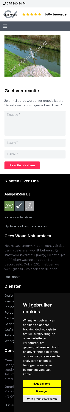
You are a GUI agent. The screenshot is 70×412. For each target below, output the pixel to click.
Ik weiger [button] (42, 391)
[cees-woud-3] (10, 14)
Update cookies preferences (25, 226)
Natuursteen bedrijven (18, 217)
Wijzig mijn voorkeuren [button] (42, 398)
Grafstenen (12, 295)
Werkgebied (13, 341)
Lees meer (12, 277)
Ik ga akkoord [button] (42, 383)
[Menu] (5, 26)
